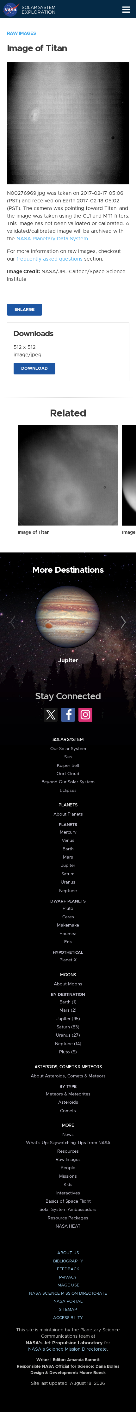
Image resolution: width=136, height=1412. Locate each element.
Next (122, 622)
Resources (68, 1151)
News (68, 1134)
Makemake (68, 925)
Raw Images (21, 33)
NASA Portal (68, 1301)
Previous (14, 622)
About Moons (68, 984)
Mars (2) (68, 1010)
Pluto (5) (68, 1052)
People (68, 1168)
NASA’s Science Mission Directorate (67, 1349)
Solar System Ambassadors (68, 1209)
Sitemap (68, 1310)
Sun (68, 757)
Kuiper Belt (68, 765)
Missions (68, 1176)
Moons (68, 975)
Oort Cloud (68, 774)
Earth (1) (68, 1002)
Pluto (68, 908)
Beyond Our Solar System (68, 782)
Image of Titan (34, 532)
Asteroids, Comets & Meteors (68, 1067)
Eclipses (68, 790)
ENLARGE (24, 310)
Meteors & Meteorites (68, 1094)
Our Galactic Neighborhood (35, 24)
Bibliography (68, 1261)
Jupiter (68, 660)
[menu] (126, 10)
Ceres (68, 917)
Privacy (68, 1277)
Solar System (68, 739)
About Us (68, 1253)
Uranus (68, 882)
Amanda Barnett (83, 1360)
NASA (8, 9)
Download (34, 369)
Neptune (68, 891)
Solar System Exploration (35, 9)
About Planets (68, 814)
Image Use (68, 1285)
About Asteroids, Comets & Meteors (68, 1076)
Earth (68, 849)
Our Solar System (68, 749)
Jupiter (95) (68, 1019)
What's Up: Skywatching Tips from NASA (68, 1143)
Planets (68, 805)
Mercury (68, 832)
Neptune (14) (68, 1044)
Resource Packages (68, 1218)
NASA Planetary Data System (52, 238)
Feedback (68, 1269)
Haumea (68, 934)
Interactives (68, 1193)
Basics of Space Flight (68, 1201)
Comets (68, 1111)
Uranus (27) (68, 1035)
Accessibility (68, 1318)
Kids (68, 1184)
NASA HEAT (68, 1226)
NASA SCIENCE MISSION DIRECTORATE (68, 1294)
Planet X (68, 960)
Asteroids (68, 1102)
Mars (68, 857)
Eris (68, 942)
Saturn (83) (68, 1027)
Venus (68, 840)
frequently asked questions (49, 259)
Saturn (68, 874)
